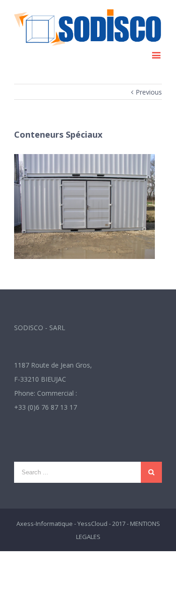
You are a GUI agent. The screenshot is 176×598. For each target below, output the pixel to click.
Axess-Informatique (44, 523)
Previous (149, 92)
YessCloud (92, 523)
